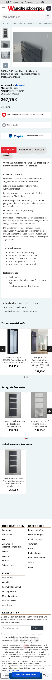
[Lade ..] (48, 8)
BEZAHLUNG (39, 150)
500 (27, 303)
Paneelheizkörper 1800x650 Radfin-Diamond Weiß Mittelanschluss (14, 360)
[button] (14, 47)
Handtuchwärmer (11, 311)
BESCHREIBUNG (9, 150)
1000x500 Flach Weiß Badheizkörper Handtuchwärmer (39, 424)
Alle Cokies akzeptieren (26, 674)
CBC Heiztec (13, 88)
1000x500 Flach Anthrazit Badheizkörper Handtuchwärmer (13, 424)
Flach (35, 303)
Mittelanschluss (30, 311)
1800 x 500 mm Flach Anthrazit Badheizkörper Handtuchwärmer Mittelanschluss (13, 482)
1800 (19, 303)
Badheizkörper (22, 307)
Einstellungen (14, 670)
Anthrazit (8, 307)
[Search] (48, 16)
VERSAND (6, 155)
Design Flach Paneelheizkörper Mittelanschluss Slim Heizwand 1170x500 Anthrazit (40, 362)
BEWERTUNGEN (25, 150)
